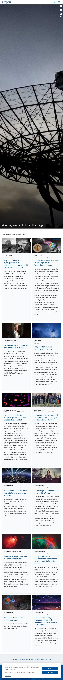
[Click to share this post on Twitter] (61, 14)
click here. (48, 659)
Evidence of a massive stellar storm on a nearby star (15, 557)
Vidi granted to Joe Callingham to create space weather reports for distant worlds (45, 560)
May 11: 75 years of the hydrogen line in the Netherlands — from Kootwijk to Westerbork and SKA (16, 264)
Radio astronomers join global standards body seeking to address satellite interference (45, 621)
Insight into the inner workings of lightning (43, 347)
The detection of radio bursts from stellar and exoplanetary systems (16, 493)
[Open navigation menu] (59, 2)
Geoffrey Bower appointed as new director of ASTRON (16, 346)
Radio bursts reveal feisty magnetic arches (14, 618)
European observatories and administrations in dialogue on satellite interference (46, 417)
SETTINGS (50, 672)
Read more (8, 675)
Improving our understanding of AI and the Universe (46, 491)
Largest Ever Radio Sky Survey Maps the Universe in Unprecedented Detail (15, 417)
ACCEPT (50, 668)
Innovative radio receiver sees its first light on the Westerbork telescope (46, 262)
